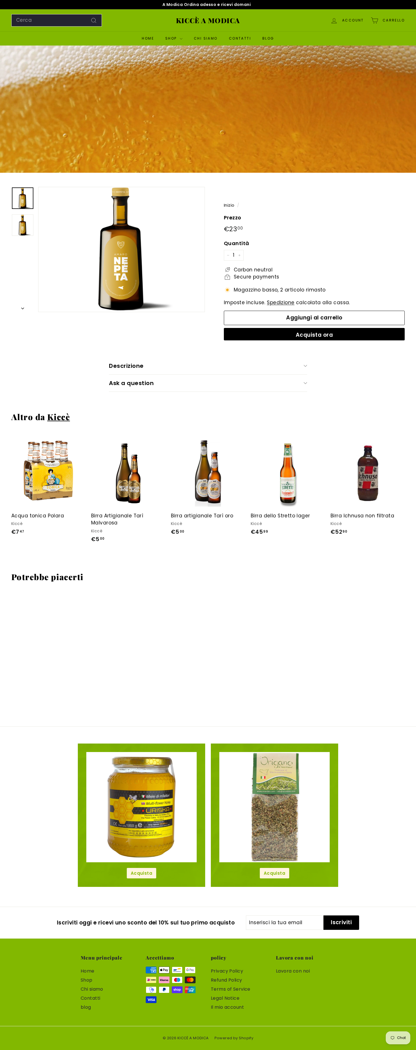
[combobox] (56, 20)
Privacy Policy (227, 971)
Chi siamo (206, 38)
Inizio (229, 205)
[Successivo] (22, 307)
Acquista (141, 873)
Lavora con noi (293, 971)
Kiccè (58, 416)
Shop (171, 38)
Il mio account (227, 1007)
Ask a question (131, 383)
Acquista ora (314, 335)
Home (148, 38)
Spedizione (280, 302)
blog (268, 38)
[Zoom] (121, 249)
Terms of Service (230, 989)
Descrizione (126, 366)
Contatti (240, 38)
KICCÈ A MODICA (208, 20)
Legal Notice (225, 998)
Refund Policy (226, 980)
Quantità (236, 243)
